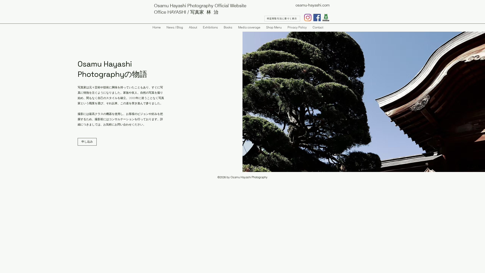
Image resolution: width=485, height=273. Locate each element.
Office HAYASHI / (172, 12)
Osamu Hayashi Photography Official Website (200, 5)
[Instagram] (307, 17)
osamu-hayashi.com (313, 5)
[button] (87, 142)
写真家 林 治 (204, 12)
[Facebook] (317, 17)
